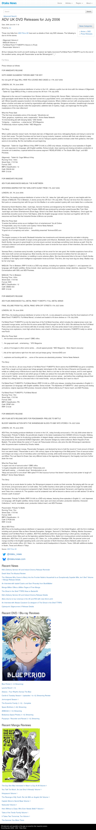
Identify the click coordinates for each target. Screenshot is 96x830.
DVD (89, 31)
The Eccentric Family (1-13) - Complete (16, 703)
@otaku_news (14, 554)
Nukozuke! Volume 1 (9, 805)
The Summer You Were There (13, 820)
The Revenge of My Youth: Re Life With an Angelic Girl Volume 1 (26, 797)
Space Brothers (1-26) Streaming (14, 707)
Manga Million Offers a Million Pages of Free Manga (21, 587)
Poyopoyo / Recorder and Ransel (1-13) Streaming (20, 718)
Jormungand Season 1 (10, 699)
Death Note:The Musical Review (14, 573)
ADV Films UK (23, 33)
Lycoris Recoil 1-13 (9, 688)
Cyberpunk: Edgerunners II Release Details (18, 606)
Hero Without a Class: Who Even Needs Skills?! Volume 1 (23, 808)
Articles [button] (68, 3)
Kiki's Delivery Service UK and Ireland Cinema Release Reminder (26, 569)
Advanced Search (10, 16)
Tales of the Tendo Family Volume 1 (15, 812)
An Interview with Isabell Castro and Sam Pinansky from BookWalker (27, 583)
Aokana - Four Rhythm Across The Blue (16, 692)
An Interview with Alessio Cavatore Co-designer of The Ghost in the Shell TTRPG (32, 602)
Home (59, 3)
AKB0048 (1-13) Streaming (12, 711)
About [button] (88, 3)
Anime (83, 31)
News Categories (85, 26)
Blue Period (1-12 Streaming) (12, 684)
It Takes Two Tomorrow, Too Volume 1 (16, 816)
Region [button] (79, 3)
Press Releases (86, 34)
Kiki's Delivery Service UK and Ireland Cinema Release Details (25, 595)
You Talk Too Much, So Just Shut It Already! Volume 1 (22, 789)
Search (89, 11)
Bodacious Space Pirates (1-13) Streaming (17, 714)
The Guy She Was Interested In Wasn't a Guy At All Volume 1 (24, 785)
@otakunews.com (16, 559)
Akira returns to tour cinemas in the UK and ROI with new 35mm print (27, 599)
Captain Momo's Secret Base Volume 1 (16, 801)
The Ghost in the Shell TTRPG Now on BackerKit (20, 591)
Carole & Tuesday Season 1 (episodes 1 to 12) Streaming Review (26, 695)
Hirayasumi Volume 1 (9, 793)
